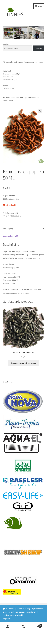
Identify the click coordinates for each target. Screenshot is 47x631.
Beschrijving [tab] (8, 228)
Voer (14, 97)
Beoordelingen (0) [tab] (10, 236)
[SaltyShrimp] (23, 552)
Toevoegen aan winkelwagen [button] (23, 363)
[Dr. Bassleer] (23, 484)
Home (8, 97)
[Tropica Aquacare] (12, 592)
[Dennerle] (23, 465)
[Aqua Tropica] (23, 423)
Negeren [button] (6, 618)
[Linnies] (14, 522)
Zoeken (6, 44)
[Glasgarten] (23, 507)
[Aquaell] (23, 443)
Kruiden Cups (22, 97)
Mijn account (8, 626)
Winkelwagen (36, 624)
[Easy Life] (23, 495)
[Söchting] (23, 580)
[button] (40, 111)
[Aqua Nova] (23, 401)
